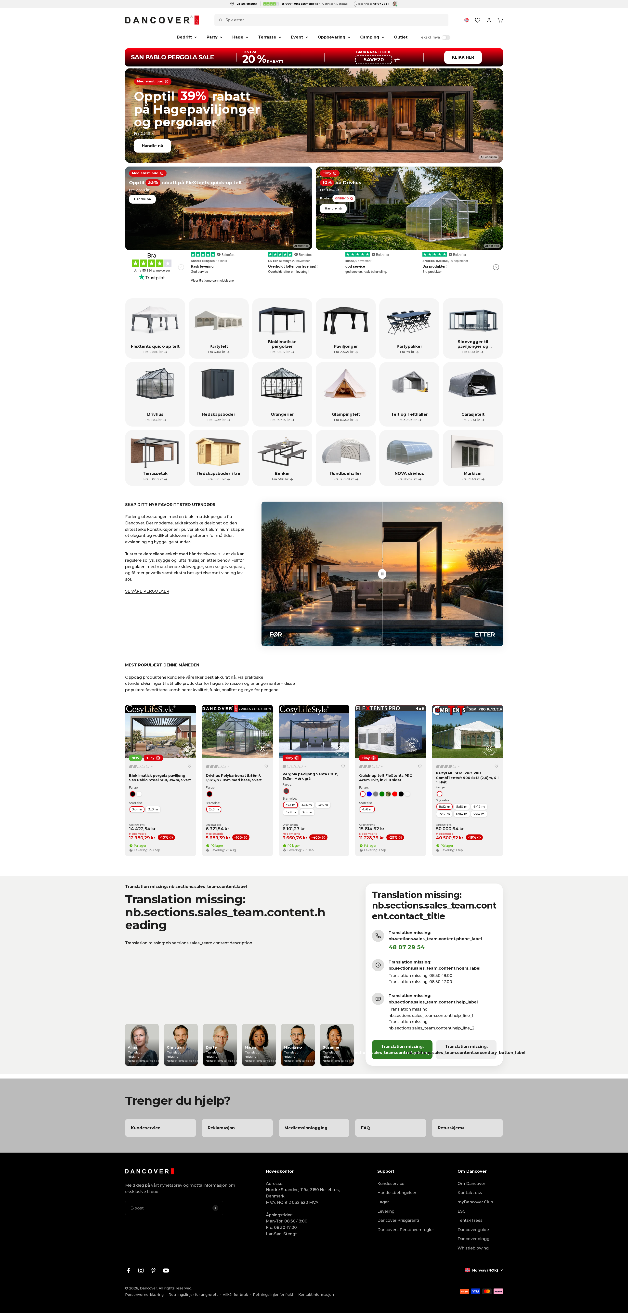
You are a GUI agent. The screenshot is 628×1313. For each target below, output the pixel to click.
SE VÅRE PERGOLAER (147, 591)
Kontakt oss (470, 1192)
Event (297, 37)
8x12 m (444, 806)
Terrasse (267, 37)
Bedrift (184, 37)
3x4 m (137, 809)
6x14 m (461, 814)
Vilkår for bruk (235, 1294)
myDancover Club (475, 1202)
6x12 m (479, 806)
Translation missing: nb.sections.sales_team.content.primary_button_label (402, 1049)
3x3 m (153, 809)
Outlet (400, 37)
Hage (237, 37)
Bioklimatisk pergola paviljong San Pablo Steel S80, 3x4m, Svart (160, 777)
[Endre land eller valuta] (466, 20)
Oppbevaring (331, 37)
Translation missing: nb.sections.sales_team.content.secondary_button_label (466, 1049)
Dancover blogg (473, 1238)
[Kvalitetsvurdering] (141, 766)
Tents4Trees (470, 1220)
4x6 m (367, 809)
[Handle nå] (314, 115)
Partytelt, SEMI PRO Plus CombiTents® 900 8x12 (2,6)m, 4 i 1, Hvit (467, 777)
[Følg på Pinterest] (153, 1270)
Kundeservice (390, 1183)
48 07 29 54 (407, 947)
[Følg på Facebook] (128, 1270)
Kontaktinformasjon (316, 1294)
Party (212, 37)
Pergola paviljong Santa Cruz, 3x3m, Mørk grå (310, 776)
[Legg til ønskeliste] (189, 766)
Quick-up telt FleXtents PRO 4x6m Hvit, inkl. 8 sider (386, 777)
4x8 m (291, 812)
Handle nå (152, 145)
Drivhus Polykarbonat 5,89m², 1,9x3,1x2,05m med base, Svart (234, 777)
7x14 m (478, 814)
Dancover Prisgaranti (398, 1220)
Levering (385, 1211)
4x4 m (306, 805)
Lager (383, 1202)
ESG (462, 1211)
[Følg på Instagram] (141, 1270)
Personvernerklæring (144, 1294)
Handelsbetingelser (396, 1192)
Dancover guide (473, 1229)
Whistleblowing (473, 1248)
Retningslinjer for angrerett (193, 1294)
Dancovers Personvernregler (405, 1229)
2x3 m (214, 809)
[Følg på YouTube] (166, 1270)
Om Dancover (471, 1183)
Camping (369, 37)
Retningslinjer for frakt (273, 1294)
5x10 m (461, 806)
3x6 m (323, 805)
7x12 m (444, 814)
